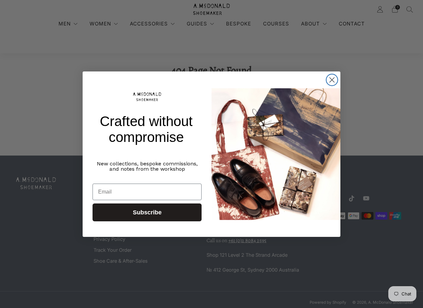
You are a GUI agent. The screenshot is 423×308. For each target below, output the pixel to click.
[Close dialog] (332, 80)
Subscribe (147, 212)
